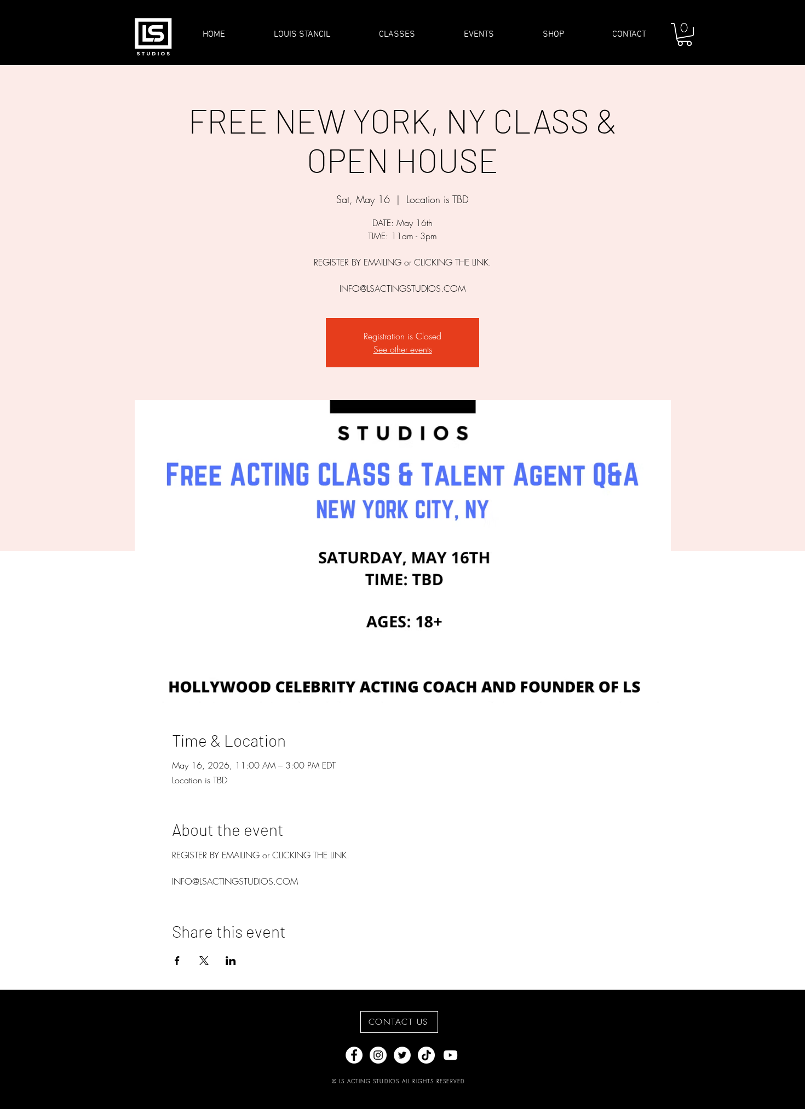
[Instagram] (378, 1055)
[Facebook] (354, 1055)
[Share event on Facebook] (177, 960)
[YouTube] (450, 1055)
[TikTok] (426, 1055)
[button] (684, 34)
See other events (402, 349)
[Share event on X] (204, 960)
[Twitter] (402, 1055)
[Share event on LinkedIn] (231, 960)
